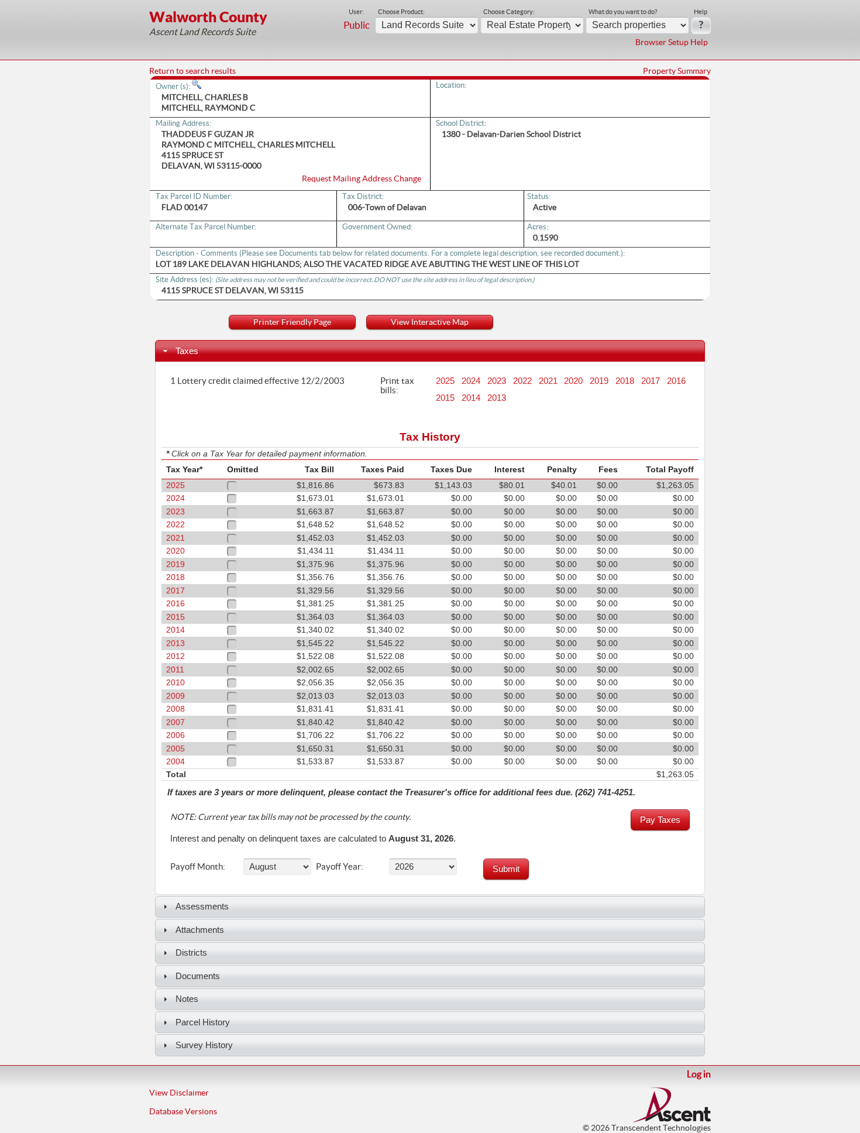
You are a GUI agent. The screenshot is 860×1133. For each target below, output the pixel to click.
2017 (650, 381)
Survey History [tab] (204, 1045)
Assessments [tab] (202, 906)
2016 (676, 381)
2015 (445, 398)
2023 (496, 381)
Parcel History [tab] (203, 1022)
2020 (573, 381)
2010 (175, 682)
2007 (175, 722)
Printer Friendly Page (292, 322)
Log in (699, 1074)
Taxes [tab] (187, 351)
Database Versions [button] (183, 1111)
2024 (471, 381)
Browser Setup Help (671, 42)
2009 (175, 696)
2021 (548, 381)
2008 (175, 709)
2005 (175, 748)
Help (700, 11)
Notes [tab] (187, 999)
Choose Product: (401, 11)
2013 (496, 398)
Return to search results (192, 70)
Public (356, 25)
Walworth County (208, 16)
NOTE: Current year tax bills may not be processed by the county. (290, 817)
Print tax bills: (397, 385)
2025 (445, 381)
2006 (175, 735)
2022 (522, 381)
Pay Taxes (660, 820)
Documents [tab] (198, 976)
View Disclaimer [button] (179, 1092)
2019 (599, 381)
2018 (624, 381)
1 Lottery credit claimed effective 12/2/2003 (257, 380)
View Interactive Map (430, 322)
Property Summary (677, 70)
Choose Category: (509, 11)
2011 (175, 669)
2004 (175, 761)
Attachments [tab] (200, 930)
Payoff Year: (339, 866)
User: (356, 11)
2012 (175, 656)
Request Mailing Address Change (361, 178)
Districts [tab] (191, 952)
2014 (471, 398)
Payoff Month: (197, 866)
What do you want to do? (623, 11)
